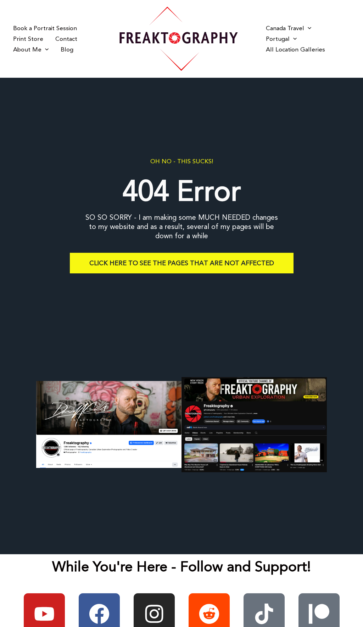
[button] (45, 49)
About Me (27, 49)
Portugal (278, 39)
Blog (67, 49)
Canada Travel (285, 28)
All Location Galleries (295, 49)
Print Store (28, 39)
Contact (66, 39)
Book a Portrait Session (45, 28)
